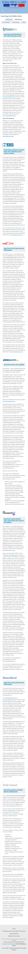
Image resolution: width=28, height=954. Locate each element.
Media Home (9, 19)
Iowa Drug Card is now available (14, 364)
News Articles (18, 19)
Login (3, 948)
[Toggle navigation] (3, 11)
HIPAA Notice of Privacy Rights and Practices (14, 931)
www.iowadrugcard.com (9, 401)
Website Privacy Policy (14, 936)
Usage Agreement (14, 933)
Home (14, 928)
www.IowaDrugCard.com (9, 96)
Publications (15, 22)
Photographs (6, 22)
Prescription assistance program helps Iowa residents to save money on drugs (14, 151)
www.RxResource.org (8, 136)
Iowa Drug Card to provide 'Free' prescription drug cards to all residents (14, 520)
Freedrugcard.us (12, 810)
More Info (14, 945)
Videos (23, 22)
